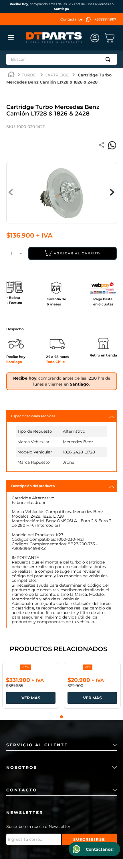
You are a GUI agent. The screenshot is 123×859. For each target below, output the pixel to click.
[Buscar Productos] (109, 59)
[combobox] (61, 59)
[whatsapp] (112, 145)
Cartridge (57, 75)
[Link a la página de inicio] (11, 75)
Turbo (29, 75)
